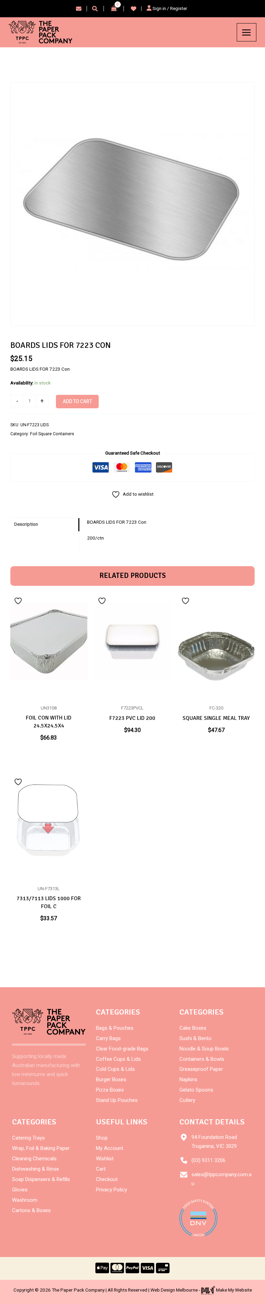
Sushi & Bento (195, 1038)
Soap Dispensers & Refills (41, 1179)
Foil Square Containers (52, 433)
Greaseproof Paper (201, 1069)
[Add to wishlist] (19, 600)
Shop (102, 1138)
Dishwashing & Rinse (35, 1169)
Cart (101, 1169)
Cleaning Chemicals (34, 1158)
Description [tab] (26, 524)
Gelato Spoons (196, 1090)
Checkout (107, 1179)
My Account (109, 1148)
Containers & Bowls (201, 1059)
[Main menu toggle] (246, 32)
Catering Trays (28, 1138)
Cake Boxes (192, 1028)
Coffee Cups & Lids (118, 1059)
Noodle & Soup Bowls (204, 1049)
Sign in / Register (169, 8)
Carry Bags (108, 1038)
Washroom (24, 1200)
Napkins (188, 1079)
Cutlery (187, 1100)
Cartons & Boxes (31, 1210)
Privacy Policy (111, 1190)
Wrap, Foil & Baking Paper (41, 1148)
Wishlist (105, 1158)
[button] (95, 9)
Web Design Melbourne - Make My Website (201, 1290)
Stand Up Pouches (117, 1100)
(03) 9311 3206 (208, 1160)
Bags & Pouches (115, 1028)
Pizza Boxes (110, 1090)
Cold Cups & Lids (115, 1069)
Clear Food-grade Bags (122, 1049)
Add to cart (77, 401)
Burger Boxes (111, 1079)
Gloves (20, 1190)
